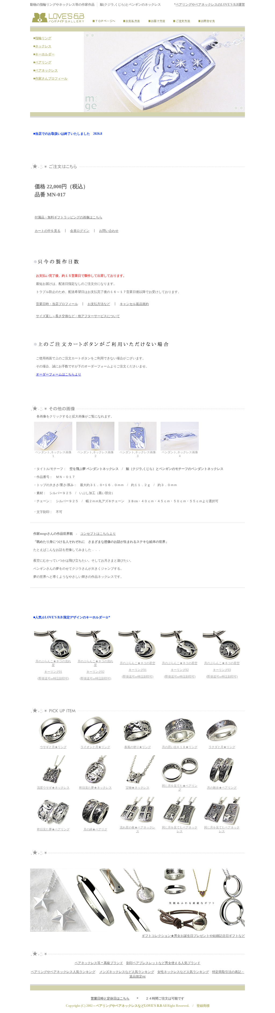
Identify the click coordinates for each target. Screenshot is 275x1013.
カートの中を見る (47, 231)
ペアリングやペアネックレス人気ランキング (63, 972)
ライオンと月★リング (95, 747)
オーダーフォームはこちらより (58, 374)
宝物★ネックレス (137, 787)
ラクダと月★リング (222, 747)
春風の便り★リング (137, 747)
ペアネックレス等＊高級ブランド (99, 963)
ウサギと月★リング (53, 747)
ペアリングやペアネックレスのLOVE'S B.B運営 (210, 4)
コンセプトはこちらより (98, 534)
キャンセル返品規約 (134, 304)
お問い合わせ (108, 231)
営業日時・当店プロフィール (57, 304)
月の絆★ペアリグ (95, 829)
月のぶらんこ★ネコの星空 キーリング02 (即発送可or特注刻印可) (179, 670)
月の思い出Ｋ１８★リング (179, 747)
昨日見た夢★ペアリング (53, 829)
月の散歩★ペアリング (222, 787)
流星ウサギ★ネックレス (53, 787)
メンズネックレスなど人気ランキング (126, 972)
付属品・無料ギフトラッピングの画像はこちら (68, 217)
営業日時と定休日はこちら (110, 998)
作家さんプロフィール (51, 78)
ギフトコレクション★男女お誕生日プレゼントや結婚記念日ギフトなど (193, 936)
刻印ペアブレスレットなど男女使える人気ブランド (163, 963)
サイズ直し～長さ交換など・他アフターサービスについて (78, 316)
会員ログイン (79, 231)
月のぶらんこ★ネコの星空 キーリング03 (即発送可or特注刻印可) (222, 670)
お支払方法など (99, 304)
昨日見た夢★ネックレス (95, 787)
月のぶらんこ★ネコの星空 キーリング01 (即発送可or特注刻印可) (137, 670)
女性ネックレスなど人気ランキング (183, 972)
